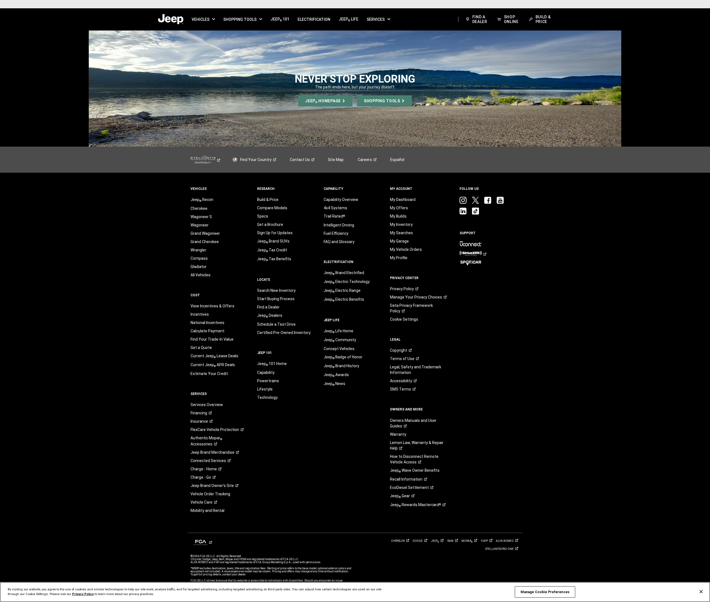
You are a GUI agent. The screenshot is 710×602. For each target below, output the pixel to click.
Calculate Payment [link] (207, 331)
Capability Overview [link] (341, 199)
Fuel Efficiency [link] (336, 233)
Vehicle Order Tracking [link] (210, 494)
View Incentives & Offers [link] (212, 306)
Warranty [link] (398, 434)
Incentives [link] (200, 314)
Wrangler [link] (198, 250)
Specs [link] (262, 216)
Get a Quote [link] (201, 347)
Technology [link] (267, 397)
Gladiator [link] (199, 266)
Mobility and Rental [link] (207, 510)
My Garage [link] (399, 241)
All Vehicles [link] (201, 275)
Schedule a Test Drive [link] (276, 324)
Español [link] (397, 159)
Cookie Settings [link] (404, 319)
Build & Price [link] (267, 199)
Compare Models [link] (272, 208)
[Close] (701, 592)
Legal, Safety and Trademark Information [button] (415, 370)
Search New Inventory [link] (276, 290)
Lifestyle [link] (265, 389)
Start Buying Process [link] (276, 299)
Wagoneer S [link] (201, 217)
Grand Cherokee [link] (205, 241)
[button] (203, 19)
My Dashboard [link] (402, 199)
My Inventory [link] (401, 224)
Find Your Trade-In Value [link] (212, 339)
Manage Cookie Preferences (545, 592)
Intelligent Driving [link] (339, 225)
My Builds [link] (398, 216)
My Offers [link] (399, 208)
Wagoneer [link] (200, 225)
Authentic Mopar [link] (206, 441)
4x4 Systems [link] (335, 208)
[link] (170, 19)
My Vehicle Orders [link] (406, 249)
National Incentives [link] (207, 322)
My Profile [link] (398, 258)
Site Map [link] (336, 159)
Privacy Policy (83, 594)
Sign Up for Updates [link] (275, 233)
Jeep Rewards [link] (415, 504)
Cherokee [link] (199, 208)
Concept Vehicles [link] (339, 348)
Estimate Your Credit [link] (209, 373)
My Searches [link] (401, 233)
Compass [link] (199, 258)
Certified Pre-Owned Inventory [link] (284, 332)
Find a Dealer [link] (268, 307)
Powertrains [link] (268, 381)
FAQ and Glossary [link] (339, 241)
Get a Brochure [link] (270, 224)
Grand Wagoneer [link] (205, 233)
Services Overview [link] (207, 404)
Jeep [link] (400, 496)
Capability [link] (266, 372)
